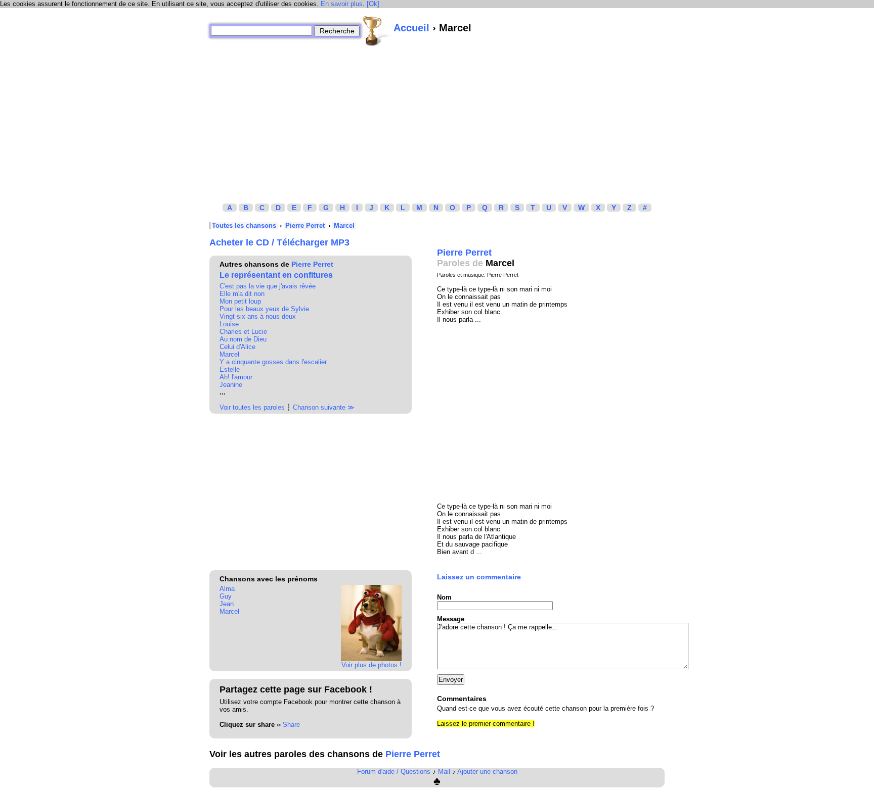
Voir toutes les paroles (252, 407)
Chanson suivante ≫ (324, 407)
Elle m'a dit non (242, 293)
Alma (227, 588)
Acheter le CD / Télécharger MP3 (279, 242)
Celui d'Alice (237, 347)
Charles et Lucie (243, 331)
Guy (226, 596)
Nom (444, 597)
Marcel (344, 225)
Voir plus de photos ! (371, 665)
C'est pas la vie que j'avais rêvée (268, 286)
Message (450, 619)
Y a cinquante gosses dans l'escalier (273, 362)
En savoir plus (342, 4)
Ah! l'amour (236, 377)
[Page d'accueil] (377, 31)
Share (291, 724)
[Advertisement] (437, 117)
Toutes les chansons (244, 225)
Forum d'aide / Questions (393, 771)
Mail (444, 771)
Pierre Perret (305, 225)
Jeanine (231, 384)
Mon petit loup (240, 301)
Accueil (411, 27)
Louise (229, 324)
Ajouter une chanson (487, 771)
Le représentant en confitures (276, 275)
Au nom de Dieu (243, 339)
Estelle (230, 369)
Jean (227, 604)
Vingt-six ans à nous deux (258, 316)
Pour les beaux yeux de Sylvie (264, 309)
